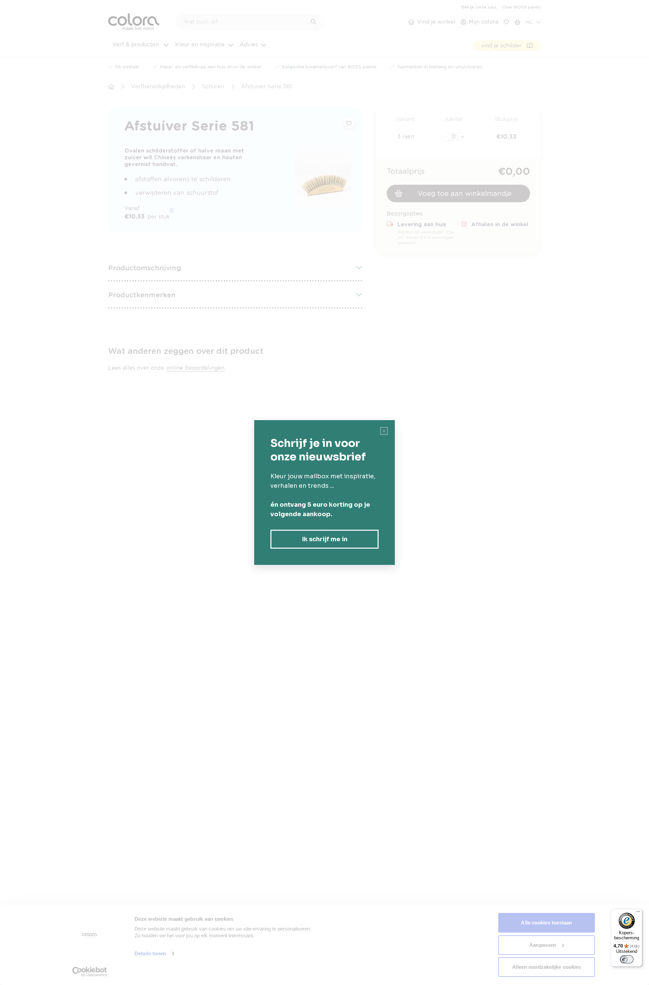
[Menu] (638, 913)
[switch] (626, 959)
